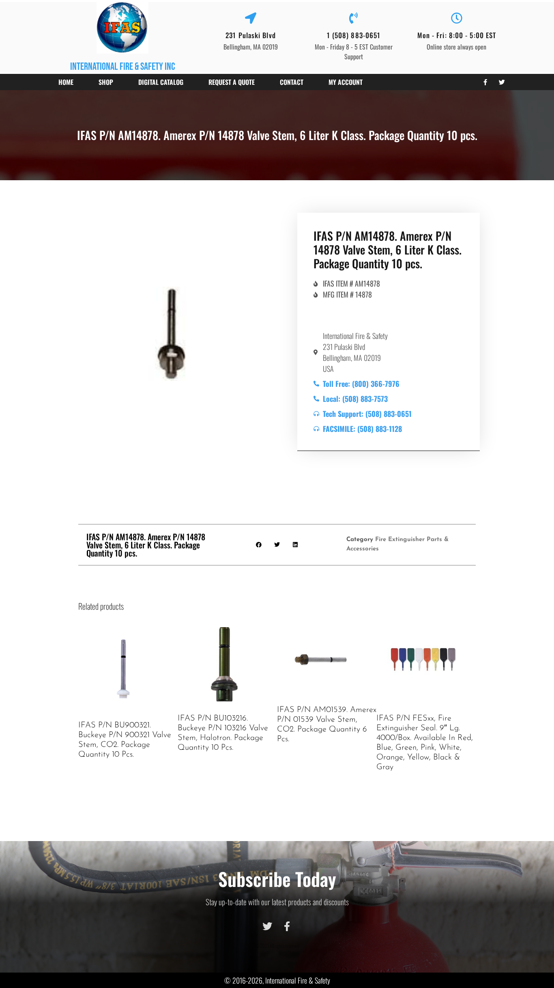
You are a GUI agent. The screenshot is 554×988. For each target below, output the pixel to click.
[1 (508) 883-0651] (353, 18)
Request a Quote (231, 82)
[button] (259, 544)
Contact (291, 82)
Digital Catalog (160, 82)
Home (65, 82)
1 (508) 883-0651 (354, 35)
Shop (106, 82)
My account (346, 82)
